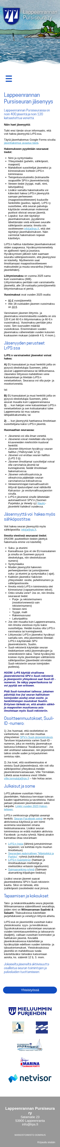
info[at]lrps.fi (31, 228)
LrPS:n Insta (15, 843)
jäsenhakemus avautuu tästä (21, 142)
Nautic (41, 503)
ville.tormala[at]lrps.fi (16, 778)
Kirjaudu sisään (46, 1142)
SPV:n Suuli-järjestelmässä (36, 737)
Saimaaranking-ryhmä (21, 869)
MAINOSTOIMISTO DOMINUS (30, 1135)
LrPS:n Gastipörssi (19, 859)
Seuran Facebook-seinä (28, 818)
